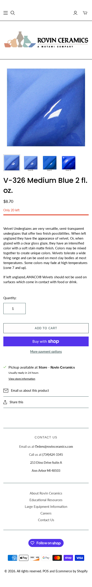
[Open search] (12, 13)
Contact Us (46, 520)
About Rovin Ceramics (46, 493)
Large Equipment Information (46, 506)
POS (46, 571)
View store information (21, 378)
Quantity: (10, 298)
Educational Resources (46, 500)
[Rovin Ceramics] (46, 39)
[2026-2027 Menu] (5, 13)
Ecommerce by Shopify (72, 571)
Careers (46, 513)
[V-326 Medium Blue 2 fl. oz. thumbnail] (11, 162)
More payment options (46, 351)
